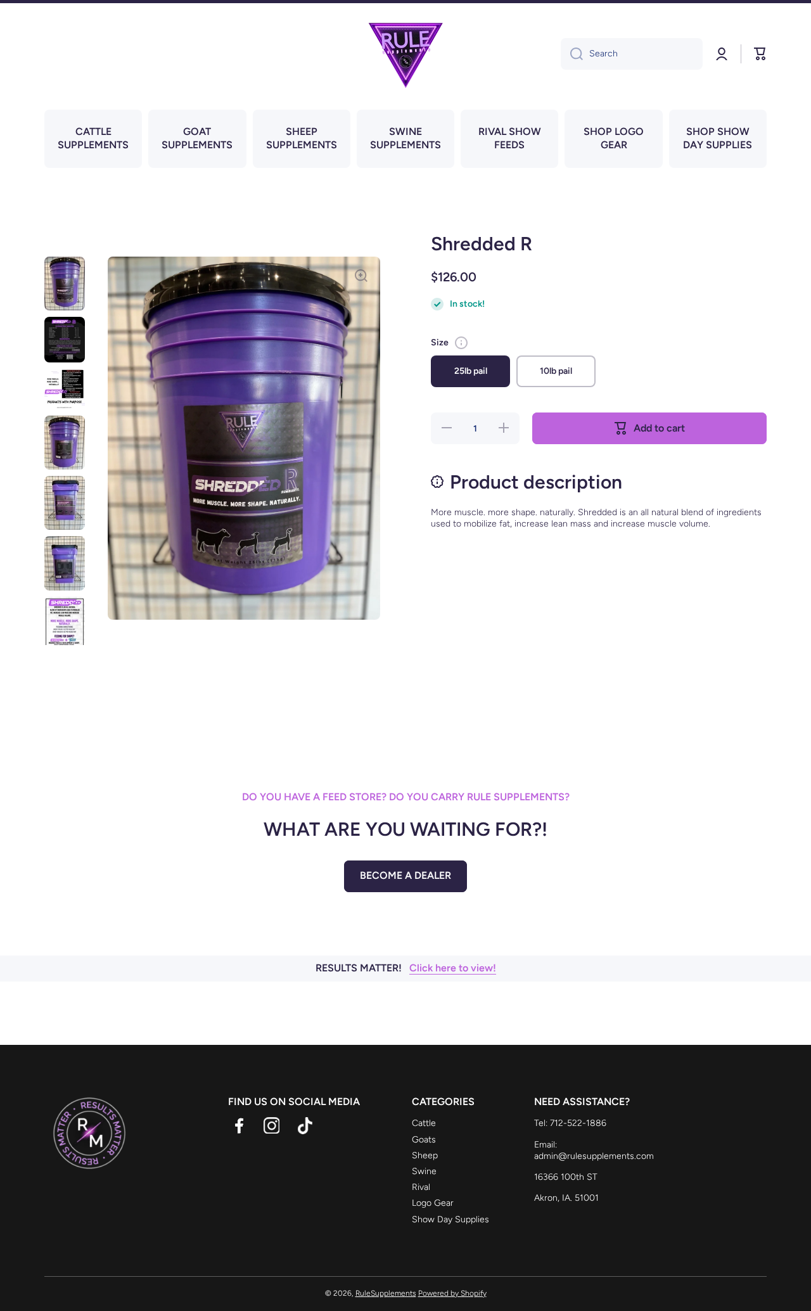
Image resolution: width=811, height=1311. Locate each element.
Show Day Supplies (450, 1219)
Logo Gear (433, 1203)
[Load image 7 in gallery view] (64, 627)
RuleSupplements (385, 1293)
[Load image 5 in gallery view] (64, 503)
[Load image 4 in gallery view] (64, 443)
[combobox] (632, 54)
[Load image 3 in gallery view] (64, 389)
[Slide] (461, 342)
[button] (760, 54)
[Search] (572, 54)
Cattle (424, 1123)
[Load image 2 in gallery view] (64, 339)
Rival (421, 1187)
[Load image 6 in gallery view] (64, 563)
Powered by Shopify (452, 1293)
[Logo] (405, 54)
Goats (424, 1139)
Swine (424, 1171)
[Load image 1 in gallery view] (64, 283)
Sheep (425, 1155)
